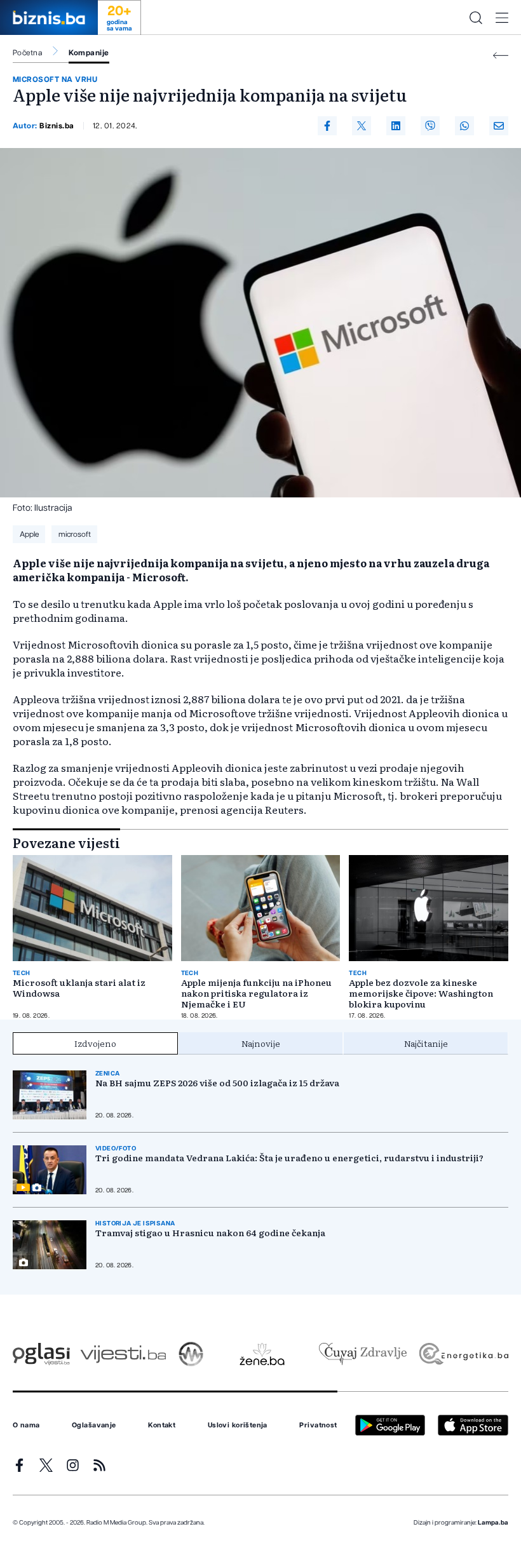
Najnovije (260, 1043)
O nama (26, 1425)
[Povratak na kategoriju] (500, 55)
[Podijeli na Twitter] (361, 125)
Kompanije (89, 53)
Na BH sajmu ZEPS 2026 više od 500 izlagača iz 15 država (217, 1082)
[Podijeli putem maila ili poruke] (498, 125)
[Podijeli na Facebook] (327, 125)
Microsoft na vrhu (55, 79)
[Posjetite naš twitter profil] (46, 1465)
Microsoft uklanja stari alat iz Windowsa (79, 988)
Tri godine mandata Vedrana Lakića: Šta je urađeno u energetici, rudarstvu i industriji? (289, 1157)
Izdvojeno (95, 1043)
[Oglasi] (41, 1354)
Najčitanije (426, 1043)
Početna (27, 53)
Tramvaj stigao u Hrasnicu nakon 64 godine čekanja (210, 1232)
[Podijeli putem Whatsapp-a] (464, 125)
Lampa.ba (493, 1523)
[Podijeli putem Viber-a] (430, 125)
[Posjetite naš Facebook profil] (19, 1465)
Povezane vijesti (66, 842)
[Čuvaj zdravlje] (362, 1354)
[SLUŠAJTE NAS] (191, 1354)
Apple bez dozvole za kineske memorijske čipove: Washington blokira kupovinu (421, 993)
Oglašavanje (94, 1425)
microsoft (74, 534)
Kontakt (161, 1425)
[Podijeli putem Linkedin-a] (395, 125)
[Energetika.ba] (462, 1354)
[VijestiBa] (123, 1354)
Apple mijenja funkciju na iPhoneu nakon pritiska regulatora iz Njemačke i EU (256, 993)
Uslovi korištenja (237, 1425)
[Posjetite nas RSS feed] (99, 1465)
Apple (29, 534)
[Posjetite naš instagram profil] (72, 1465)
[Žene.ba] (262, 1354)
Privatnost (318, 1425)
